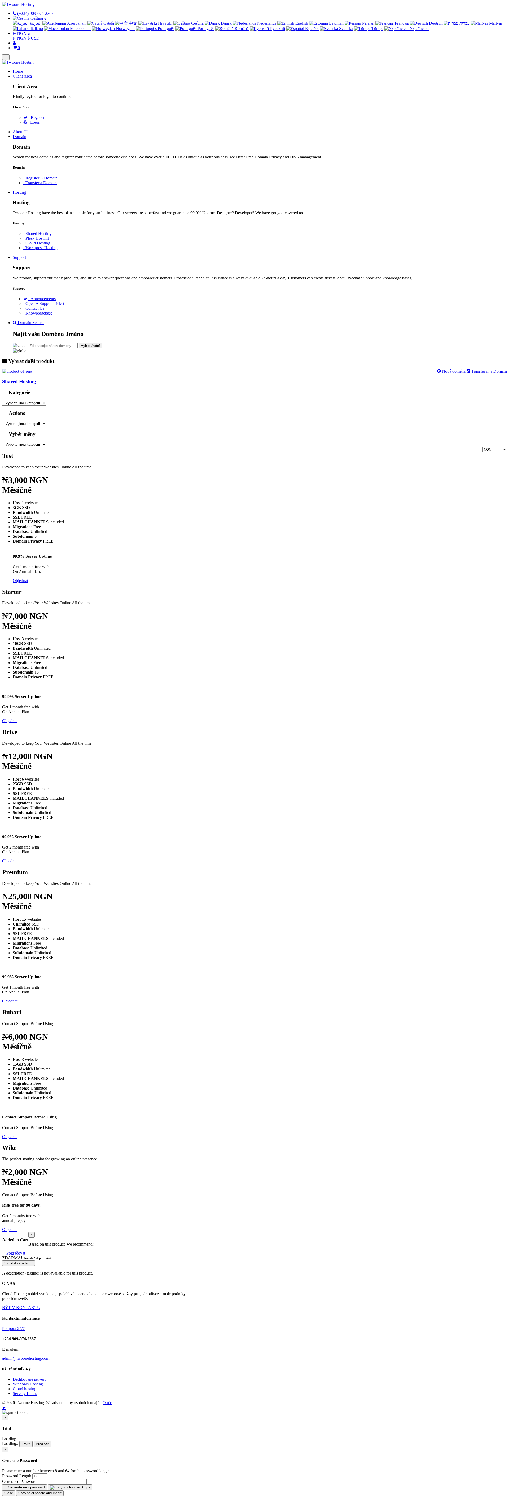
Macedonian (80, 28)
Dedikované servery (29, 1379)
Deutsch (435, 23)
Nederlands (266, 23)
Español (311, 28)
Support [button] (19, 257)
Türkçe (376, 28)
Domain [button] (19, 136)
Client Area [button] (22, 76)
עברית (464, 23)
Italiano (36, 28)
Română (241, 28)
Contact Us (33, 308)
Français (401, 23)
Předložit (42, 1444)
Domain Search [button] (30, 322)
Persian (367, 23)
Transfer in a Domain (488, 371)
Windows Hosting (28, 1384)
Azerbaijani (76, 23)
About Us (21, 132)
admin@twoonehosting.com (25, 1358)
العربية (35, 23)
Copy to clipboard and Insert (40, 1493)
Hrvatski (164, 23)
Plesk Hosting (36, 238)
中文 (132, 23)
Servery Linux (25, 1393)
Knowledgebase (37, 313)
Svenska (345, 28)
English (301, 23)
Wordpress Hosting (40, 248)
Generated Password (19, 1481)
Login (33, 122)
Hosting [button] (19, 192)
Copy (85, 1487)
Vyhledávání (90, 346)
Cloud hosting (24, 1389)
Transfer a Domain (40, 182)
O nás (107, 1402)
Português (165, 28)
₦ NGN (20, 38)
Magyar (495, 23)
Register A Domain (40, 178)
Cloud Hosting (36, 243)
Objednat (20, 580)
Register (36, 117)
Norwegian (125, 28)
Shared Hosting (37, 233)
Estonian (336, 23)
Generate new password (26, 1487)
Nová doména (453, 371)
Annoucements (42, 298)
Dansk (226, 23)
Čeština (197, 23)
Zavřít (25, 1444)
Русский (277, 28)
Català (108, 23)
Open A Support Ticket (43, 303)
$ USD (34, 38)
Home (18, 71)
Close (8, 1493)
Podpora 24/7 (13, 1328)
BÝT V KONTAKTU (21, 1307)
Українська (419, 28)
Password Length (16, 1476)
